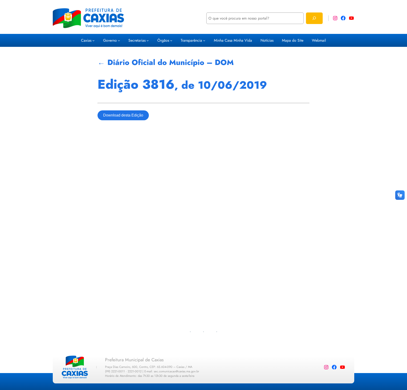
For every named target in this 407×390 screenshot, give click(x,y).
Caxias (86, 40)
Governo (110, 40)
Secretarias (137, 40)
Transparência (191, 40)
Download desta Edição (123, 115)
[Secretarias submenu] (148, 40)
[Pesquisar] (314, 18)
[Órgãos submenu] (171, 40)
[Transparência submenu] (204, 40)
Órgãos (163, 40)
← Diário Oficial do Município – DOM (166, 62)
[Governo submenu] (119, 40)
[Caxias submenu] (93, 40)
